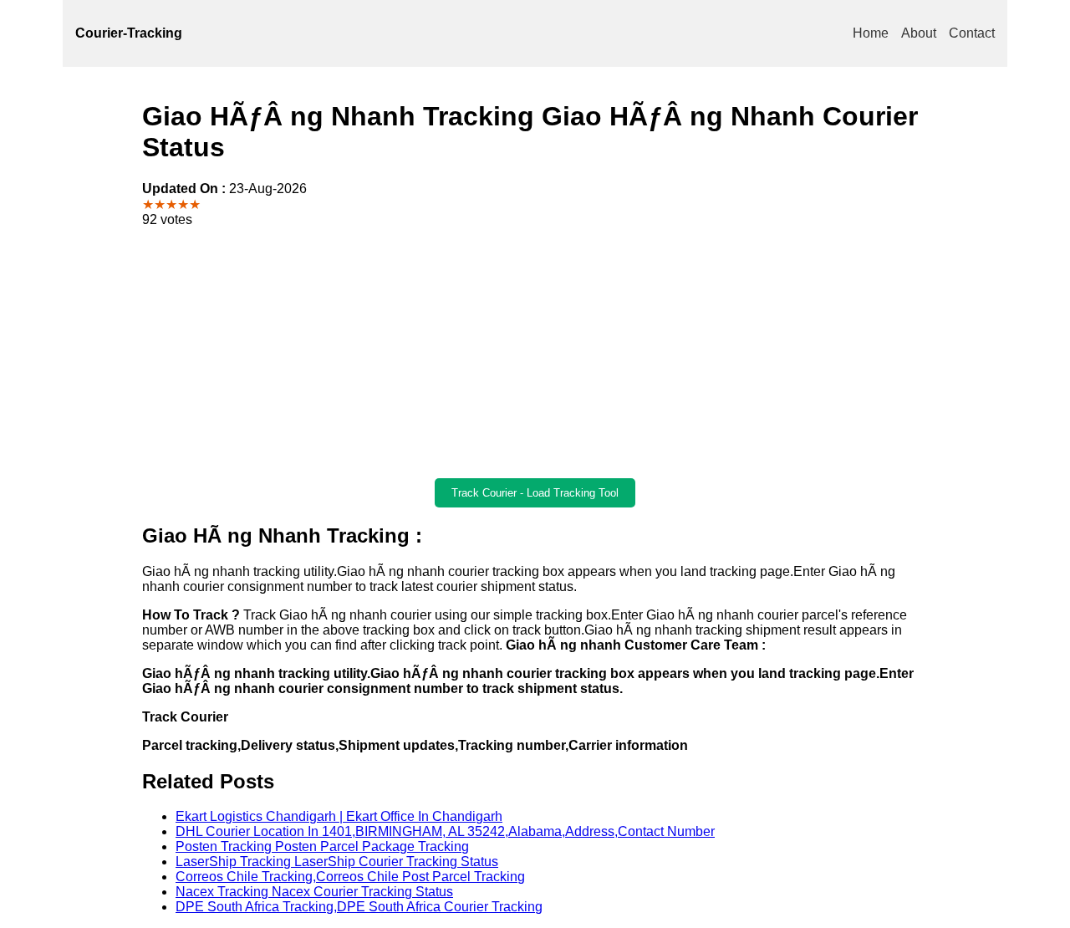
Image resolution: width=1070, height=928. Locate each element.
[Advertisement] (535, 353)
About (918, 33)
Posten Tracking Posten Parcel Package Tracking (322, 846)
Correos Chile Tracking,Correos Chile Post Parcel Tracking (350, 876)
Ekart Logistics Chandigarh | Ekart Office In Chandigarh (339, 816)
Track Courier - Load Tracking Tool (535, 493)
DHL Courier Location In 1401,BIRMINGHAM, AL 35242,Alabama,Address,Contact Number (445, 831)
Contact (972, 33)
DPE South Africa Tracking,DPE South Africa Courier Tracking (359, 907)
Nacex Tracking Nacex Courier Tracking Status (314, 892)
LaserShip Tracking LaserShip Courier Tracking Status (337, 861)
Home (871, 33)
